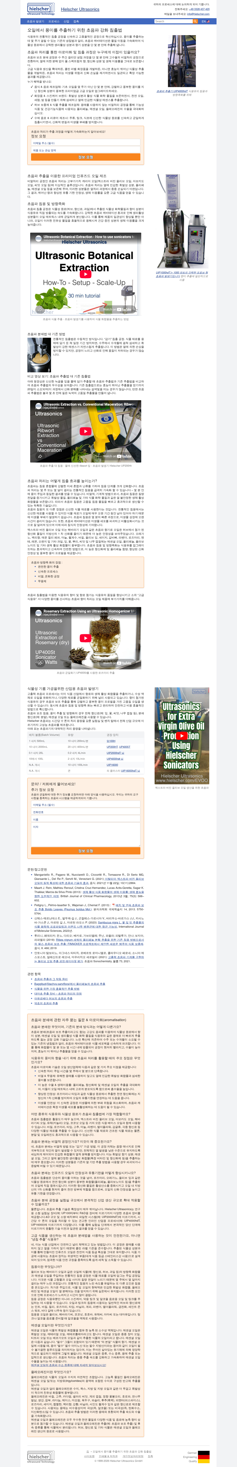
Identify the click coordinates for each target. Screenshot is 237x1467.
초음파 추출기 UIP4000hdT (172, 91)
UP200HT (112, 746)
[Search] (195, 21)
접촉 (76, 21)
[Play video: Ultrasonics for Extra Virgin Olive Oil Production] (182, 735)
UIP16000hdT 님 (130, 770)
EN (204, 21)
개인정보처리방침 (133, 1456)
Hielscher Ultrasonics (80, 9)
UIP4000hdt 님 (115, 758)
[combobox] (173, 21)
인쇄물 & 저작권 (108, 1456)
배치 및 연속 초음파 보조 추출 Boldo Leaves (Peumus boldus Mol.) (89, 907)
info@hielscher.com (198, 14)
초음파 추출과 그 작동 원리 (51, 979)
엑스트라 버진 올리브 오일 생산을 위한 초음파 (182, 787)
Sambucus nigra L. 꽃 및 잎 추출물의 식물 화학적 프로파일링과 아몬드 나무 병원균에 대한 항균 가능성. (89, 924)
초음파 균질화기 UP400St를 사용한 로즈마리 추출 (86, 672)
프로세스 (54, 21)
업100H (111, 741)
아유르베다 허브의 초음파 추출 (53, 998)
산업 (66, 21)
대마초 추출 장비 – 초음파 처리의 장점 (58, 993)
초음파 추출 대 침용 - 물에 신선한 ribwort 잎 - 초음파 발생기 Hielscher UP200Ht (86, 465)
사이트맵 (89, 1456)
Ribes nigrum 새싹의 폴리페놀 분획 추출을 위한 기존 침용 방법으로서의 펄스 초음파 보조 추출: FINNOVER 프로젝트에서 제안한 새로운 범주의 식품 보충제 (89, 942)
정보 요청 (85, 157)
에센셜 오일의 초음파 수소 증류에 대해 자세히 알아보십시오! (68, 1365)
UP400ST (124, 746)
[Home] (41, 8)
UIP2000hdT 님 (115, 753)
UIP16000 (112, 764)
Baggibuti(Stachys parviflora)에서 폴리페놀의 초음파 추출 (69, 984)
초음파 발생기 (35, 21)
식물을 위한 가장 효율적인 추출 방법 (56, 989)
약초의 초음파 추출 (46, 1003)
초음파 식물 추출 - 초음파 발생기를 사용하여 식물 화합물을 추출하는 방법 (86, 319)
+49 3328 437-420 (199, 9)
